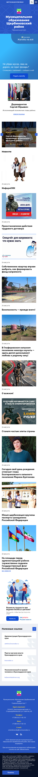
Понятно (11, 772)
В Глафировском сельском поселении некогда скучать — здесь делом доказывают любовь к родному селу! (18, 351)
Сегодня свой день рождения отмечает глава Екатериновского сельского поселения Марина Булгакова (18, 473)
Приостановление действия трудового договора (17, 227)
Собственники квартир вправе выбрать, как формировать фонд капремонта (18, 269)
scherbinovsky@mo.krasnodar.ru (19, 730)
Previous (2, 134)
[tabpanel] (19, 134)
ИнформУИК (8, 188)
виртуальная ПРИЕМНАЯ (14, 2)
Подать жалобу (19, 76)
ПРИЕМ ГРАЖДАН (19, 114)
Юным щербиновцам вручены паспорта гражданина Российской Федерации (18, 517)
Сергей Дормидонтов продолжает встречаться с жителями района (18, 138)
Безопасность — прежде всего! (18, 309)
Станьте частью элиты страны (18, 431)
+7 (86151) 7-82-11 (19, 724)
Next (36, 134)
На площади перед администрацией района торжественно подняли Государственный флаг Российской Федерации (15, 563)
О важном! (7, 393)
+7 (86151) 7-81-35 (19, 717)
